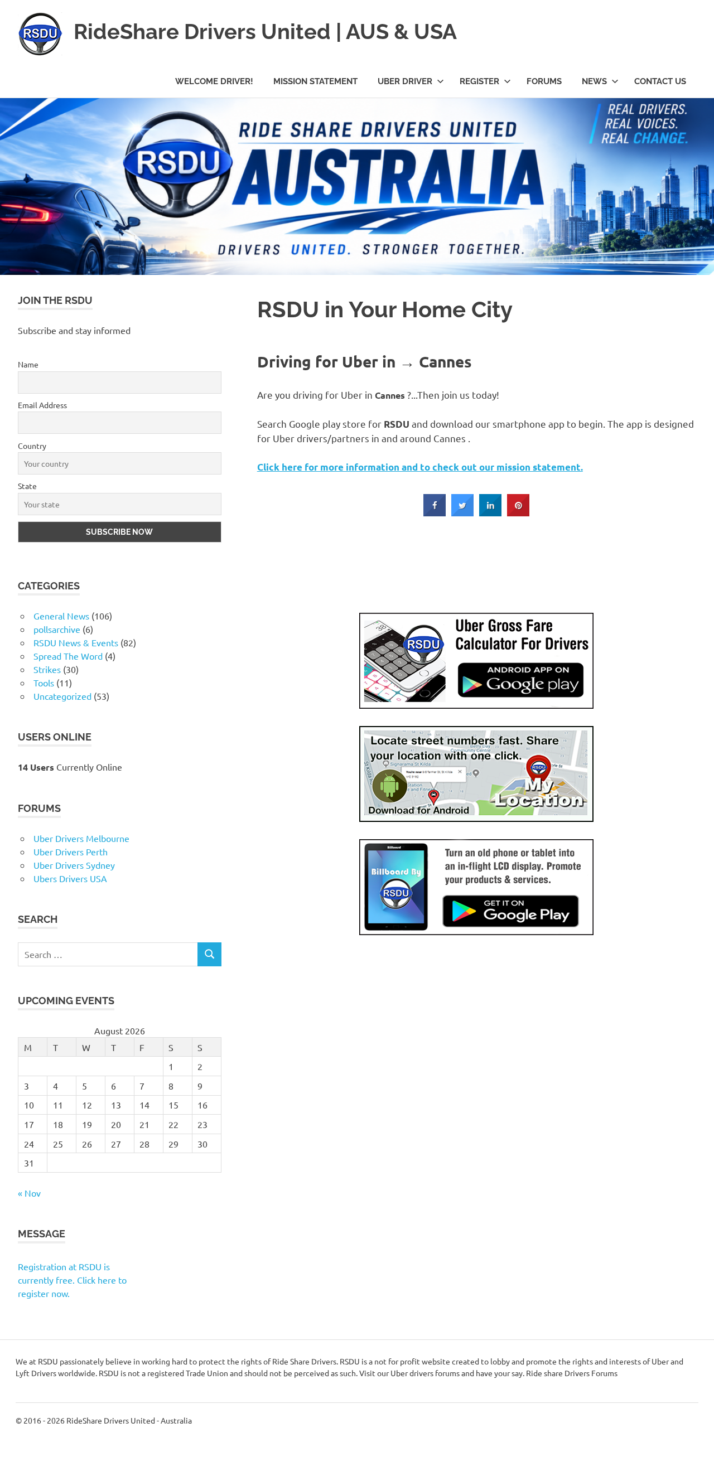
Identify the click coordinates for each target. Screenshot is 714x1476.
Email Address (44, 1299)
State (29, 1382)
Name (30, 1257)
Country (34, 1340)
